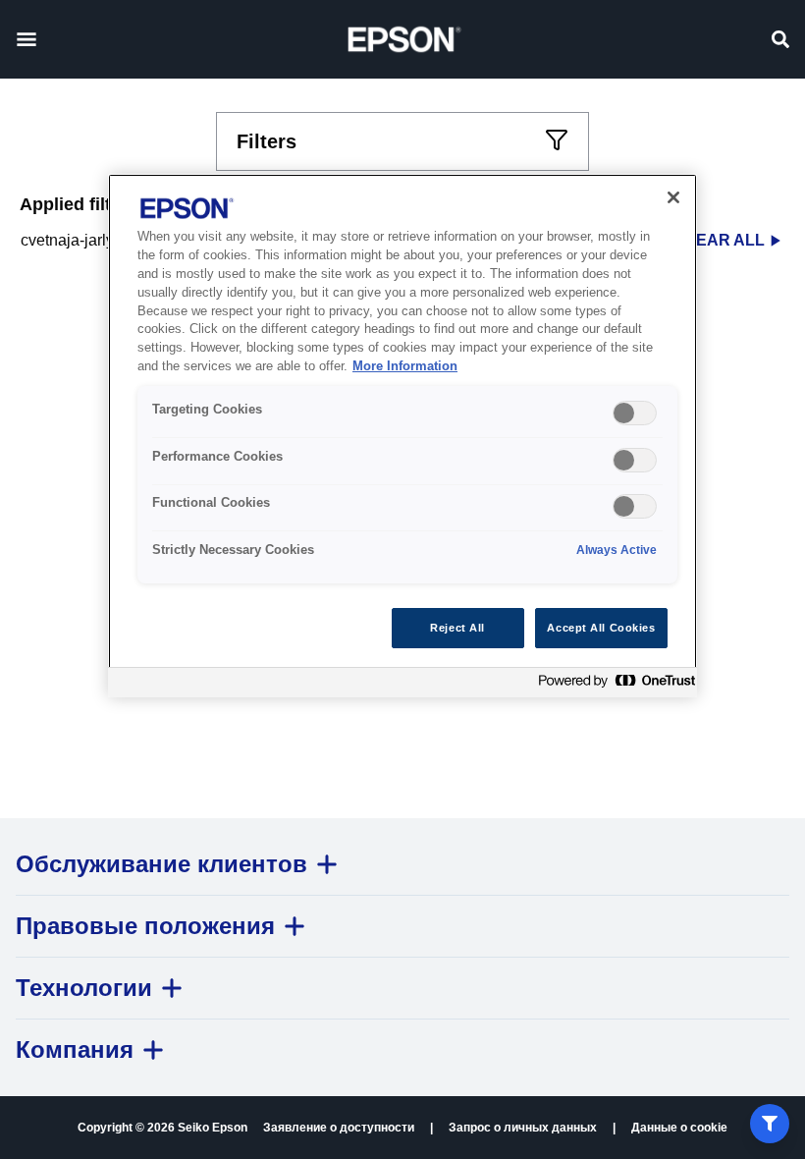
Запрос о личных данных (523, 1127)
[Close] (673, 197)
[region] (402, 435)
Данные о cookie (679, 1127)
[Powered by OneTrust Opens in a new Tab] (612, 685)
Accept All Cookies (601, 628)
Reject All (457, 628)
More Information (404, 366)
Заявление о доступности (338, 1127)
